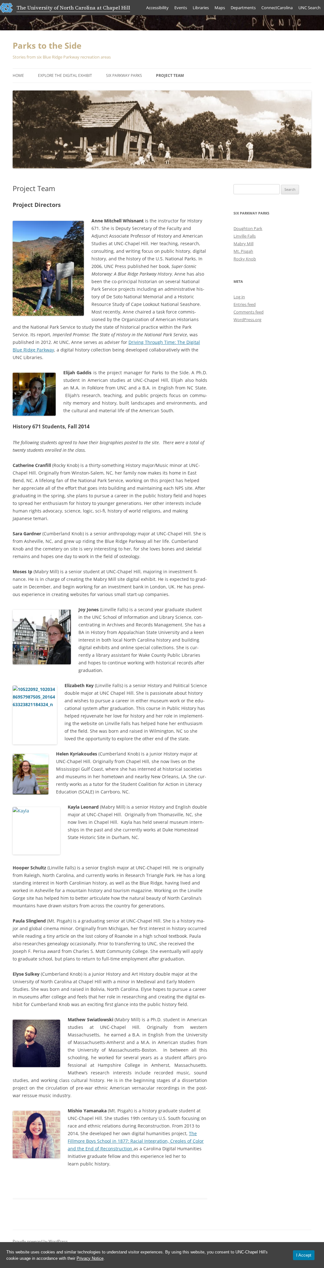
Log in (239, 297)
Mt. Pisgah (243, 251)
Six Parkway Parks (124, 75)
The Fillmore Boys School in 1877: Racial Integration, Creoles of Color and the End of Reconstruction (136, 1141)
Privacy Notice (90, 1258)
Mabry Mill (243, 243)
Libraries (201, 7)
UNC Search (309, 7)
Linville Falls (245, 236)
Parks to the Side (47, 45)
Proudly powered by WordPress (40, 1241)
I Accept (303, 1255)
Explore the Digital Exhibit (65, 75)
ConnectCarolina (277, 7)
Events (180, 7)
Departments (243, 7)
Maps (220, 7)
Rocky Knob (245, 259)
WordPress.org (247, 319)
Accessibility (157, 7)
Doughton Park (248, 228)
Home (18, 75)
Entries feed (245, 304)
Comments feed (249, 312)
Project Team (170, 75)
